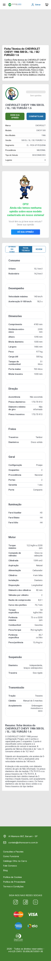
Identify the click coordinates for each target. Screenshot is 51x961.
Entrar (38, 5)
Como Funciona (11, 856)
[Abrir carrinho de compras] (46, 4)
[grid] (25, 488)
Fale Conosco (10, 865)
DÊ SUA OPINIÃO (25, 232)
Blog (5, 870)
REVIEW (39, 249)
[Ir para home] (14, 5)
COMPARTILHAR (36, 116)
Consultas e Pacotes (13, 851)
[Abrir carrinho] (4, 4)
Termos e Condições (13, 886)
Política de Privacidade (14, 882)
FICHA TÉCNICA (26, 249)
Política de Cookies (12, 877)
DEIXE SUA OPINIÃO (14, 116)
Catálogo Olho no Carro (15, 861)
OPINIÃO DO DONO (12, 249)
